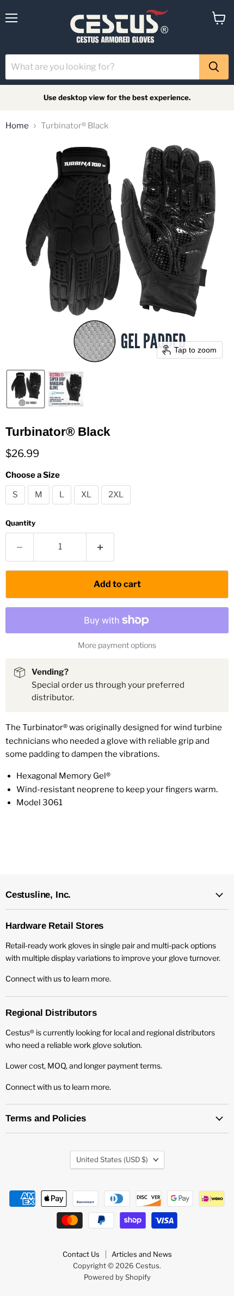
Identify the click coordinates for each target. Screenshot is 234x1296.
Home (17, 126)
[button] (25, 389)
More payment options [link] (117, 645)
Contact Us (81, 1254)
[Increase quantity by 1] (100, 547)
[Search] (214, 66)
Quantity (20, 523)
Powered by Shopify (117, 1277)
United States (112, 1159)
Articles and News (142, 1254)
